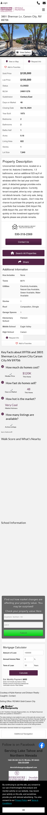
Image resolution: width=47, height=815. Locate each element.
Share (25, 261)
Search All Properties (25, 253)
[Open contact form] (44, 2)
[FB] (42, 745)
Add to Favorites (13, 67)
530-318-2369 (23, 234)
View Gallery (25, 52)
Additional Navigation (23, 733)
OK (23, 810)
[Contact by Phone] (38, 2)
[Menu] (43, 10)
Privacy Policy (21, 800)
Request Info (36, 61)
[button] (2, 40)
